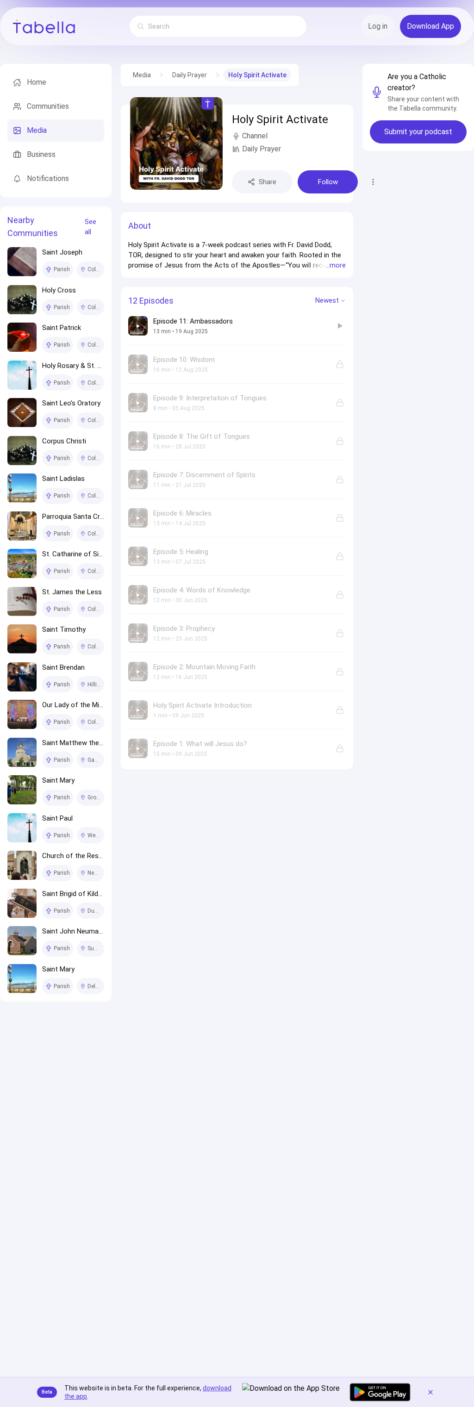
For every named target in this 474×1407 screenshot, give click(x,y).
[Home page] (44, 26)
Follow (328, 182)
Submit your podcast (418, 131)
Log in (377, 26)
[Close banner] (430, 1392)
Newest (327, 300)
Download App (430, 26)
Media (142, 75)
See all (90, 227)
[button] (237, 255)
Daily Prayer (189, 75)
